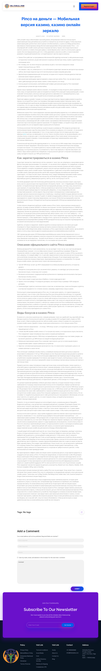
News (63, 36)
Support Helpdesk (53, 36)
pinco (24, 134)
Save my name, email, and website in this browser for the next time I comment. (42, 557)
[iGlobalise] (14, 6)
